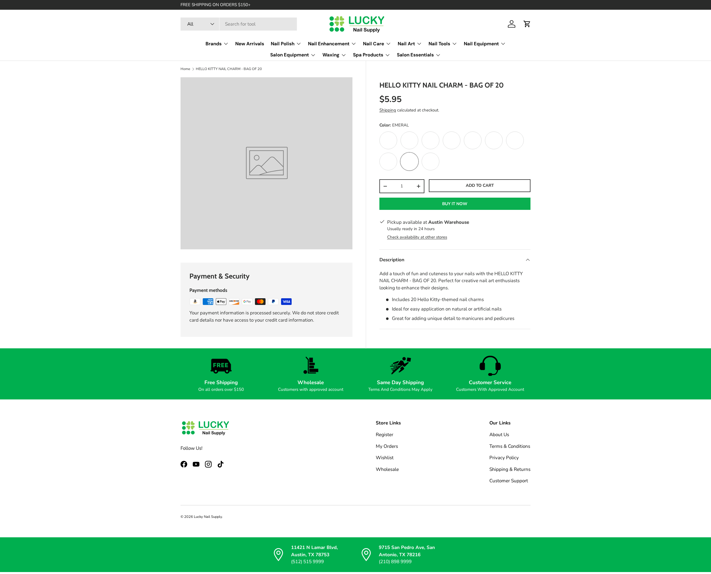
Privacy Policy (504, 458)
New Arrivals (249, 44)
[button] (527, 24)
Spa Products (368, 55)
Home (185, 69)
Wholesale (387, 469)
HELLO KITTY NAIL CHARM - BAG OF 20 (229, 69)
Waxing (330, 55)
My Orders (387, 446)
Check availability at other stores (417, 237)
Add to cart (480, 185)
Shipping (387, 110)
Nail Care (373, 44)
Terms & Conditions (509, 446)
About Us (499, 435)
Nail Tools (439, 44)
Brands (214, 44)
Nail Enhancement (328, 44)
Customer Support (508, 481)
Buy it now (454, 204)
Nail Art (406, 44)
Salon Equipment (289, 55)
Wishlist (385, 458)
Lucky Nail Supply (208, 516)
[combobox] (239, 24)
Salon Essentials (415, 55)
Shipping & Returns (509, 469)
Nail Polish (282, 44)
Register (384, 435)
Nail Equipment (481, 44)
